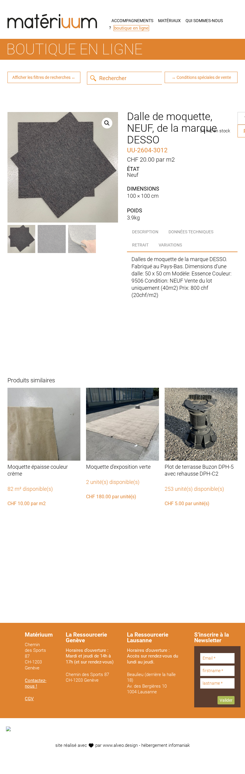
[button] (107, 123)
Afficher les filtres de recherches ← (44, 77)
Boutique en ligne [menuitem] (131, 28)
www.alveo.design (120, 745)
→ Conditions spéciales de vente (201, 77)
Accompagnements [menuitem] (132, 20)
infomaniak (179, 745)
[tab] (145, 231)
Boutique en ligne (74, 49)
